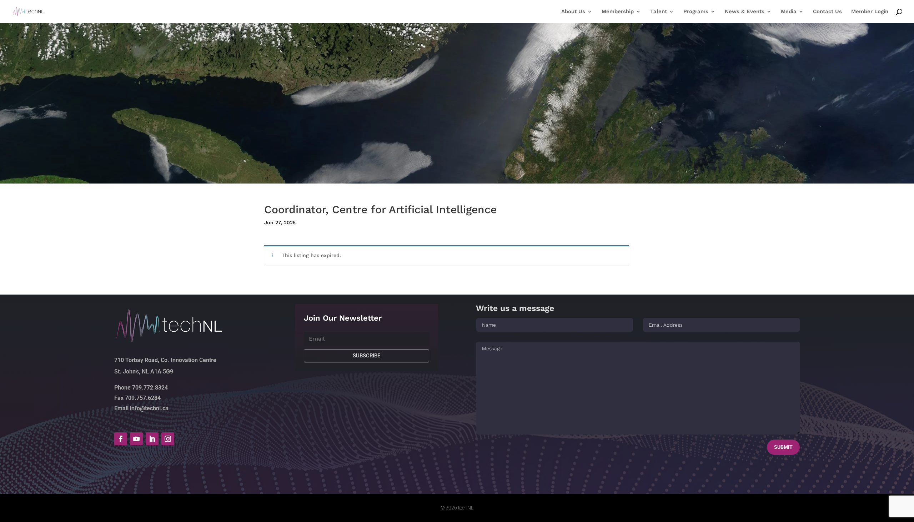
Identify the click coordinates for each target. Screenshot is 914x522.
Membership (618, 12)
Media (789, 12)
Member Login (869, 12)
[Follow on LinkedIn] (152, 438)
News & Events (744, 12)
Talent (658, 12)
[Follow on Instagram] (167, 438)
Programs (695, 12)
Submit (783, 447)
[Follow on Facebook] (120, 438)
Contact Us (827, 12)
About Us (573, 12)
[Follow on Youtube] (136, 438)
